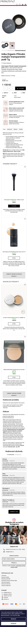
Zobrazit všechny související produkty (14, 275)
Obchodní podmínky (5, 578)
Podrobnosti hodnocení (20, 50)
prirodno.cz (6, 599)
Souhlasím (13, 623)
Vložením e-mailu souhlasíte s (14, 566)
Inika (7, 80)
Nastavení (13, 619)
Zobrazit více (14, 511)
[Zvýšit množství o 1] (12, 88)
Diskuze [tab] (15, 129)
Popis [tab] (4, 129)
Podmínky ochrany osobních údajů (9, 580)
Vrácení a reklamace (6, 585)
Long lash (22, 445)
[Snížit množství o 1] (5, 88)
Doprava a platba (5, 577)
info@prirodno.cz (10, 551)
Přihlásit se (14, 562)
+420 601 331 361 (8, 595)
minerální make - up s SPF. (14, 446)
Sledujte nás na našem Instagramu (14, 523)
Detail (14, 258)
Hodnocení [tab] (9, 129)
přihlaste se (14, 406)
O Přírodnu (3, 575)
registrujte (5, 407)
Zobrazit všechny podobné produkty (14, 394)
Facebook (6, 597)
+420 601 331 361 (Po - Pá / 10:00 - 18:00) (15, 549)
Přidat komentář (8, 417)
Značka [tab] (20, 129)
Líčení (15, 95)
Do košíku (21, 88)
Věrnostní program (5, 582)
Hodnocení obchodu (14, 451)
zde (19, 615)
